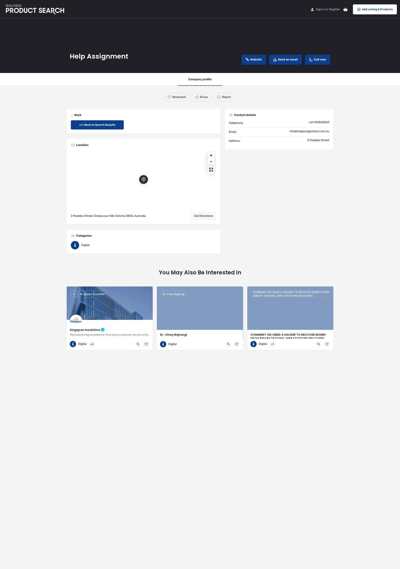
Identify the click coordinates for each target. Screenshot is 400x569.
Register (334, 9)
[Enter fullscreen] (211, 170)
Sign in (320, 9)
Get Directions (203, 216)
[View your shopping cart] (345, 9)
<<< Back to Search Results (97, 124)
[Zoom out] (211, 161)
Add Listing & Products (377, 9)
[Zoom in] (211, 155)
